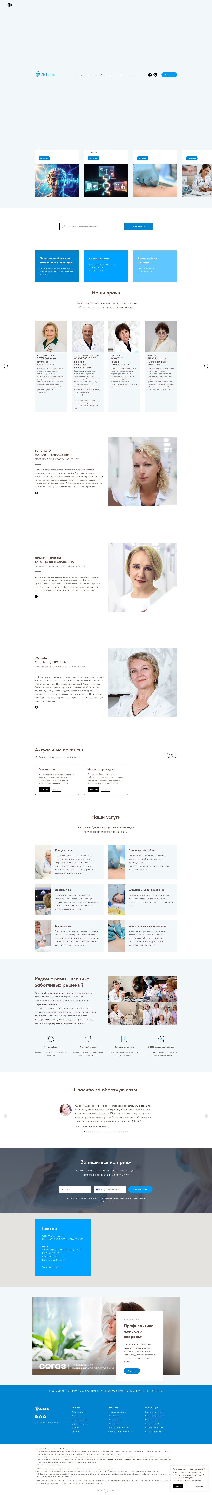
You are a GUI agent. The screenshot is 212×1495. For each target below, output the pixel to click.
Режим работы (77, 1416)
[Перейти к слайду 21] (123, 1131)
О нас (112, 75)
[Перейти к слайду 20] (121, 1131)
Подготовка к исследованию (118, 1427)
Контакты (133, 75)
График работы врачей (80, 1424)
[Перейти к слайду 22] (125, 1131)
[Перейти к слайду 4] (90, 1131)
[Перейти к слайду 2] (86, 1131)
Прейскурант (76, 1431)
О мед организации (79, 1412)
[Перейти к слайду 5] (92, 1131)
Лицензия (75, 1427)
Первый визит (113, 1416)
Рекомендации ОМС (152, 1424)
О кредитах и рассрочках (154, 1416)
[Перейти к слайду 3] (88, 1131)
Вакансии (93, 75)
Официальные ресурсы (153, 1420)
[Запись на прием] (40, 1416)
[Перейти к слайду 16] (113, 1131)
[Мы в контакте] (36, 1416)
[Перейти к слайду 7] (96, 1131)
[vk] (150, 75)
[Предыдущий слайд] (6, 366)
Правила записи (114, 1420)
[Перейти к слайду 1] (84, 1131)
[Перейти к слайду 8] (98, 1131)
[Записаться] (36, 493)
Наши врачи (80, 75)
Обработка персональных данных (120, 1431)
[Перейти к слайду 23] (127, 1131)
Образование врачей (79, 1420)
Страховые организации (154, 1427)
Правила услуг (113, 1424)
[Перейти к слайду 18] (117, 1131)
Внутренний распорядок (117, 1412)
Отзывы (122, 75)
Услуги (103, 75)
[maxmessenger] (155, 75)
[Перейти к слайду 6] (94, 1131)
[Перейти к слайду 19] (119, 1131)
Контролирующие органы (154, 1431)
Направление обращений (154, 1412)
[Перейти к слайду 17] (115, 1131)
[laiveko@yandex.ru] (44, 1416)
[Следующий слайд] (206, 366)
